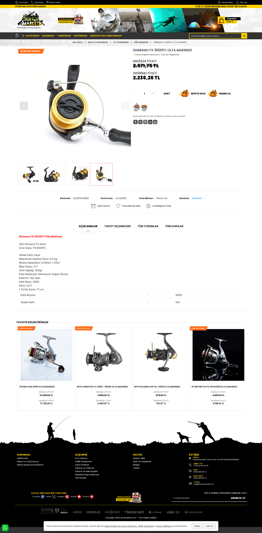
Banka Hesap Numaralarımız (30, 464)
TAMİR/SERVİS (64, 35)
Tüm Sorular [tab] (174, 226)
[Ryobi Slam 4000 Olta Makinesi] (45, 354)
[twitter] (140, 122)
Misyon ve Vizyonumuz (28, 461)
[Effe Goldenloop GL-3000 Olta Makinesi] (159, 354)
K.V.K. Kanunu (81, 458)
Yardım (136, 468)
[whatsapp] (160, 122)
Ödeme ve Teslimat (84, 468)
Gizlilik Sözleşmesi (83, 461)
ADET (167, 93)
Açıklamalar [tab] (88, 226)
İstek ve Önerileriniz (142, 461)
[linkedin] (155, 122)
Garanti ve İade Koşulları (86, 471)
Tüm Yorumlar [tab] (148, 226)
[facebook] (135, 122)
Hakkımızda (48, 35)
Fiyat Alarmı (103, 205)
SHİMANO (197, 198)
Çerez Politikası (82, 464)
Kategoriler (32, 35)
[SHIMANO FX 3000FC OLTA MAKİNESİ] (74, 104)
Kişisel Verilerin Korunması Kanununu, (120, 526)
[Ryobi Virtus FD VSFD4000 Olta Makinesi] (217, 354)
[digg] (150, 122)
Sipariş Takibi (139, 458)
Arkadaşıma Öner (161, 205)
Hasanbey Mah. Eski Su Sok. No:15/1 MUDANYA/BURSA (216, 459)
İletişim (136, 464)
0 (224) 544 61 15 (201, 465)
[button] (125, 106)
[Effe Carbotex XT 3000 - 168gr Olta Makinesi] (102, 354)
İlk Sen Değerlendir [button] (171, 54)
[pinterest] (145, 122)
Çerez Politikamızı (164, 526)
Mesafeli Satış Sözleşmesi (87, 474)
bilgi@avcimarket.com (204, 484)
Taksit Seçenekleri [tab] (117, 226)
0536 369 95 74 (200, 472)
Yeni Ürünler (80, 478)
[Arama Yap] (244, 36)
